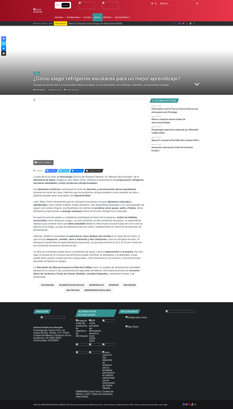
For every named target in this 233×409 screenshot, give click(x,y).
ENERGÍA (114, 285)
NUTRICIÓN (130, 285)
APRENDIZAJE (97, 285)
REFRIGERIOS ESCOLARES (98, 290)
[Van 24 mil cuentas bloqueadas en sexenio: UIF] (108, 346)
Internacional (73, 17)
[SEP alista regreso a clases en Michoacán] (95, 330)
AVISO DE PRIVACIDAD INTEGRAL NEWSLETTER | (52, 405)
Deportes (107, 17)
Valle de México (122, 17)
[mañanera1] (82, 346)
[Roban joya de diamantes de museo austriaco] (108, 322)
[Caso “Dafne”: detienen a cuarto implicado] (108, 370)
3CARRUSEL (48, 285)
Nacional (59, 17)
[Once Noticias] (41, 10)
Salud (97, 17)
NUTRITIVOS (74, 290)
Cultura (87, 17)
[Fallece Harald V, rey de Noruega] (95, 354)
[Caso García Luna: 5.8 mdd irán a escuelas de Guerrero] (82, 354)
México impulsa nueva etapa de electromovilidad (95, 23)
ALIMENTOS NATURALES (72, 285)
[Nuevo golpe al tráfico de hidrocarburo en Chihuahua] (95, 346)
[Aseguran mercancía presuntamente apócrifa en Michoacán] (82, 328)
